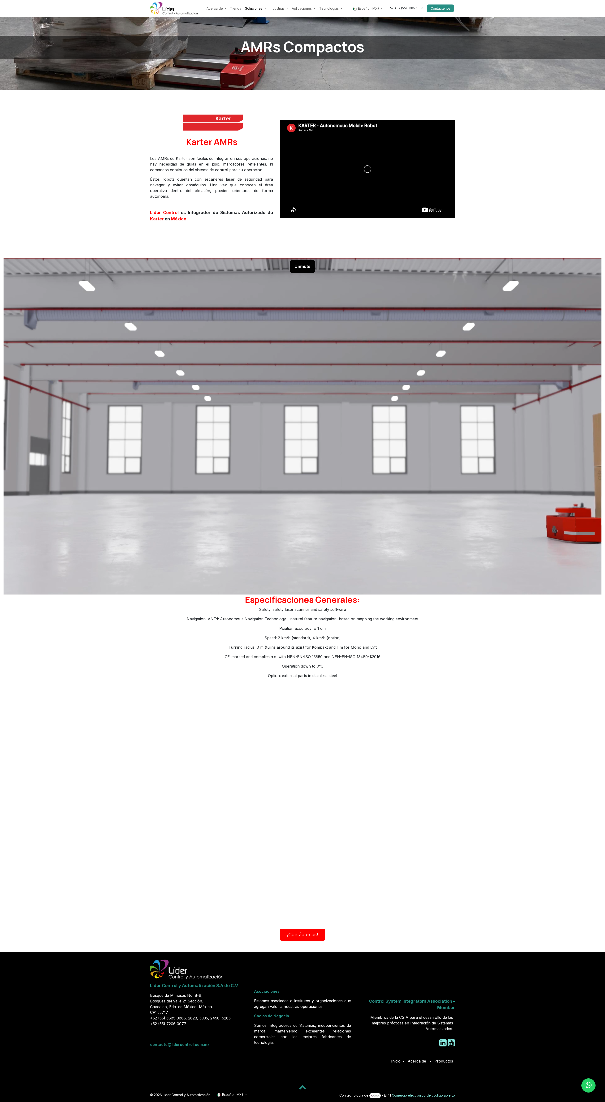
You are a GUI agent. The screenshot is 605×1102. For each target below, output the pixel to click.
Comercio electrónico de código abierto (423, 1095)
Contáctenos (440, 8)
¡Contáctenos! (302, 934)
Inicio (396, 1061)
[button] (302, 1087)
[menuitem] (217, 8)
